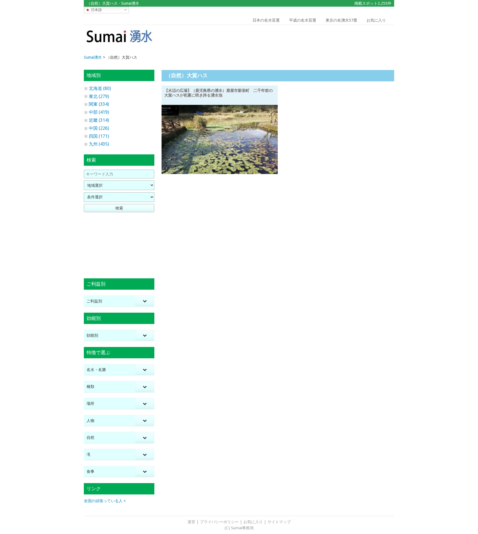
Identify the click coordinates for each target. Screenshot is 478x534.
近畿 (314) (99, 120)
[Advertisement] (354, 40)
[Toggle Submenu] (144, 301)
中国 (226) (99, 128)
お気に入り (376, 20)
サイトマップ (279, 522)
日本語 (96, 9)
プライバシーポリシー (219, 522)
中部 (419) (99, 112)
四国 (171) (99, 136)
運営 (191, 522)
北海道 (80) (100, 88)
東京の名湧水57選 (341, 20)
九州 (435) (99, 144)
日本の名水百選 (266, 20)
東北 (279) (99, 96)
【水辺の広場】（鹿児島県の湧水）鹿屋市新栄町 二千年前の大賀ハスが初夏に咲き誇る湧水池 (218, 92)
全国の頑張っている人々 (105, 501)
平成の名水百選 (302, 20)
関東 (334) (99, 104)
